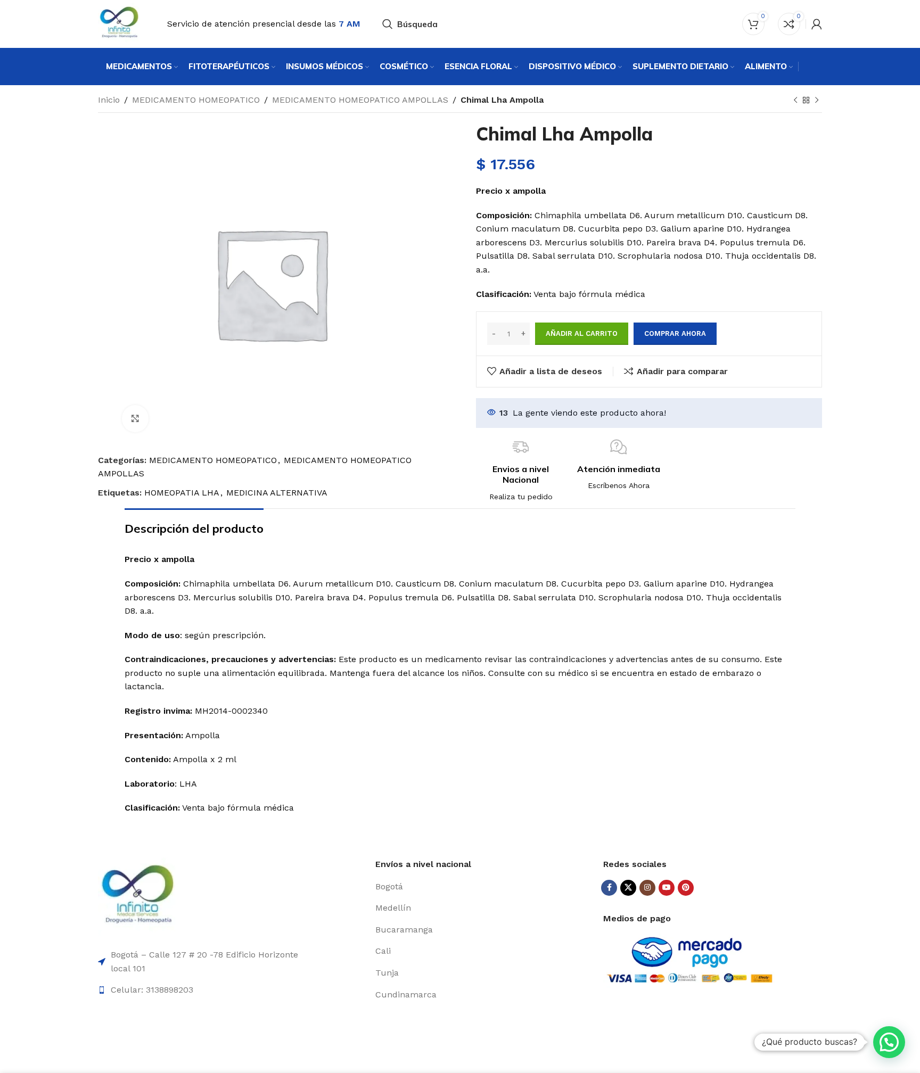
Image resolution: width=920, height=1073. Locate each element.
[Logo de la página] (119, 23)
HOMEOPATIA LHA (181, 493)
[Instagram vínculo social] (647, 888)
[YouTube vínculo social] (667, 888)
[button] (889, 1042)
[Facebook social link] (609, 888)
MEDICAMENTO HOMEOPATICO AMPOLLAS (360, 100)
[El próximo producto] (816, 100)
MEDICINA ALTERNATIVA (276, 493)
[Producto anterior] (795, 100)
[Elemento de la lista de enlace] (485, 887)
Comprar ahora (675, 333)
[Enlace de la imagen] (138, 897)
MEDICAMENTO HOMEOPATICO (196, 100)
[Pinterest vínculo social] (686, 888)
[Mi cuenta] (816, 24)
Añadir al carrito (582, 333)
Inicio (109, 100)
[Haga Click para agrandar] (135, 418)
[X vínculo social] (628, 888)
